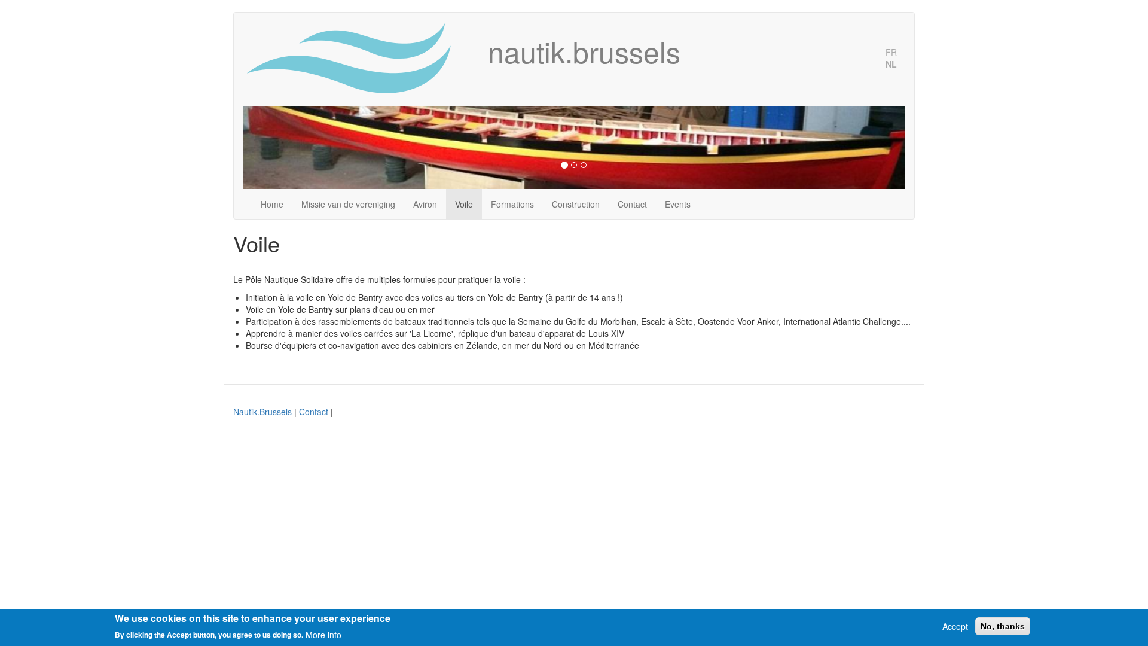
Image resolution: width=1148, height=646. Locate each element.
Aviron (425, 204)
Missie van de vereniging (348, 204)
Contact (632, 204)
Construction (576, 204)
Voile (464, 204)
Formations (512, 204)
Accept (955, 626)
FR (891, 52)
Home (272, 204)
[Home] (361, 59)
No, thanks (1003, 626)
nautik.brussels (584, 51)
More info (323, 634)
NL (891, 64)
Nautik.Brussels (262, 412)
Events (678, 204)
